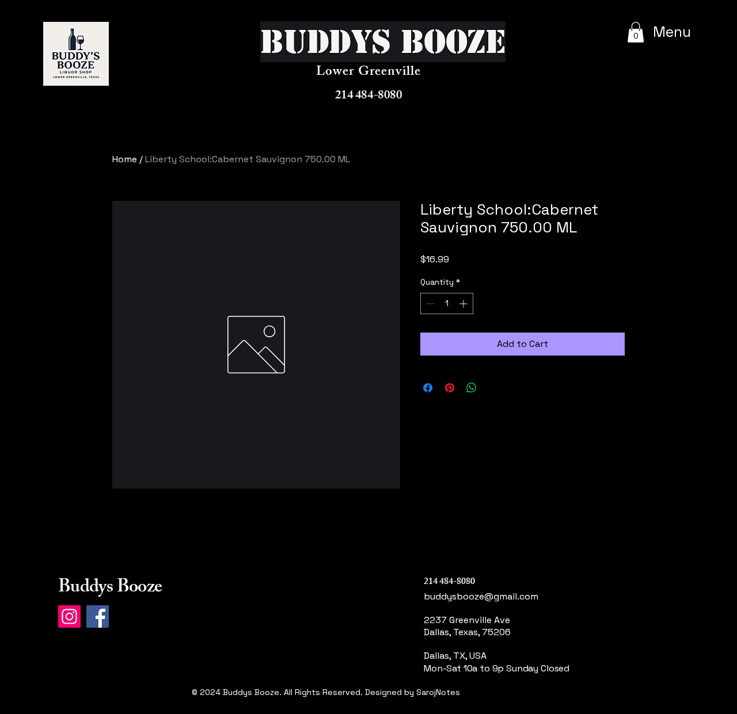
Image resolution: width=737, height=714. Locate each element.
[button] (635, 32)
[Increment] (464, 303)
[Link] (468, 705)
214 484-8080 (368, 96)
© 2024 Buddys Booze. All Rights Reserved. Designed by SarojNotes (326, 692)
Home (124, 159)
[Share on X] (493, 388)
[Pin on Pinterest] (450, 388)
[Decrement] (429, 303)
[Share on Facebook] (428, 388)
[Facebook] (97, 616)
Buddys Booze (110, 588)
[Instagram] (69, 616)
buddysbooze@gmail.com (481, 596)
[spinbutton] (446, 303)
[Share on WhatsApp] (471, 388)
